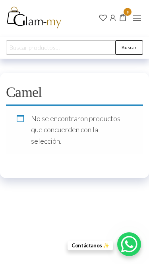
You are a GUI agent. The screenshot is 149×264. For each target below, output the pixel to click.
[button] (137, 18)
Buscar (129, 47)
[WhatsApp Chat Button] (129, 244)
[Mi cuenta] (112, 17)
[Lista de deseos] (103, 17)
